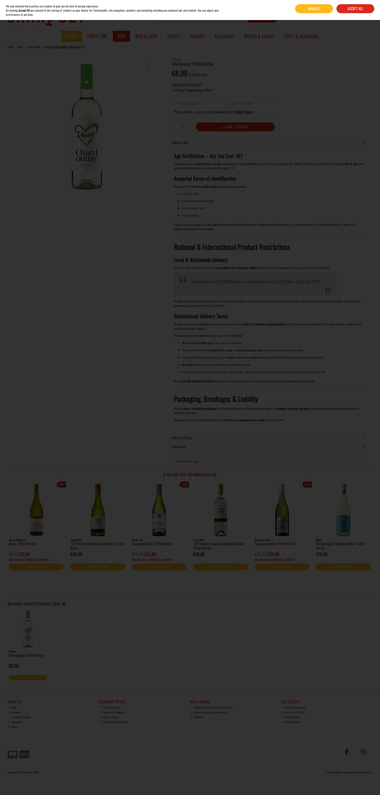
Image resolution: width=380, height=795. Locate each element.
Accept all (355, 8)
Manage (314, 8)
